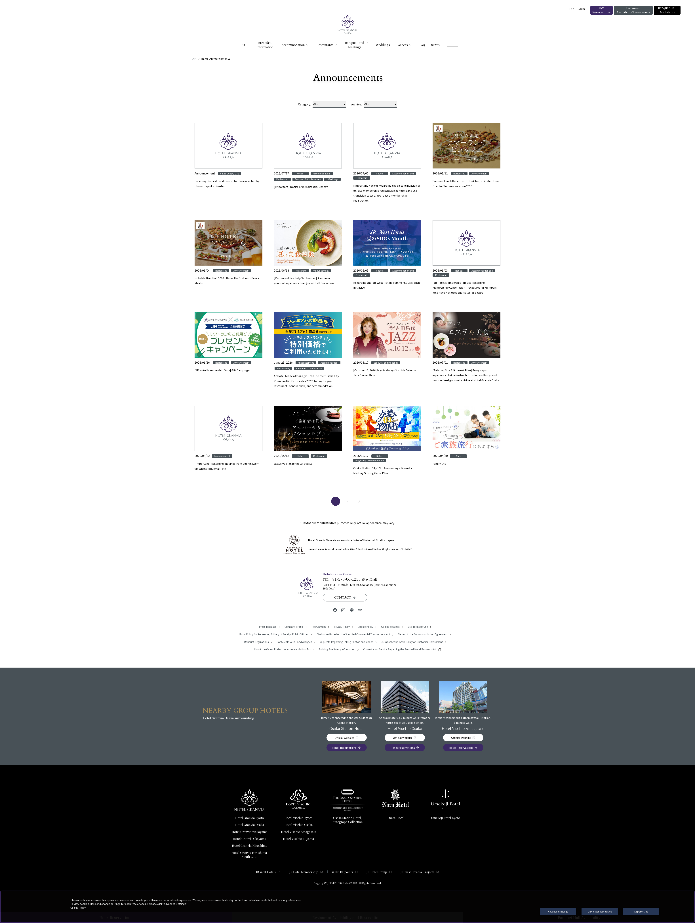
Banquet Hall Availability (667, 10)
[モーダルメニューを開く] (452, 45)
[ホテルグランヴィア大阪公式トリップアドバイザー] (360, 610)
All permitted (641, 911)
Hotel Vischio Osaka (298, 825)
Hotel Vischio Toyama (298, 839)
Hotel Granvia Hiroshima (249, 845)
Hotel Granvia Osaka (249, 825)
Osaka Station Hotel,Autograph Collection (347, 820)
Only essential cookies (600, 911)
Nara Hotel (396, 818)
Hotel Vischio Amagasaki (298, 832)
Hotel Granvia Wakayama (250, 832)
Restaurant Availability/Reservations (633, 10)
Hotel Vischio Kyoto (298, 818)
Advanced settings (558, 911)
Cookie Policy (78, 907)
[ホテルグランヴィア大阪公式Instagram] (343, 610)
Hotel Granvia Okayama (249, 839)
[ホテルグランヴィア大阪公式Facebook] (335, 610)
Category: (304, 104)
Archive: (356, 104)
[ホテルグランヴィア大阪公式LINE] (352, 610)
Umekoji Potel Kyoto (445, 818)
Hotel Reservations (601, 10)
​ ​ (249, 855)
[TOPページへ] (347, 25)
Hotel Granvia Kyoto (249, 818)
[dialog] (347, 906)
